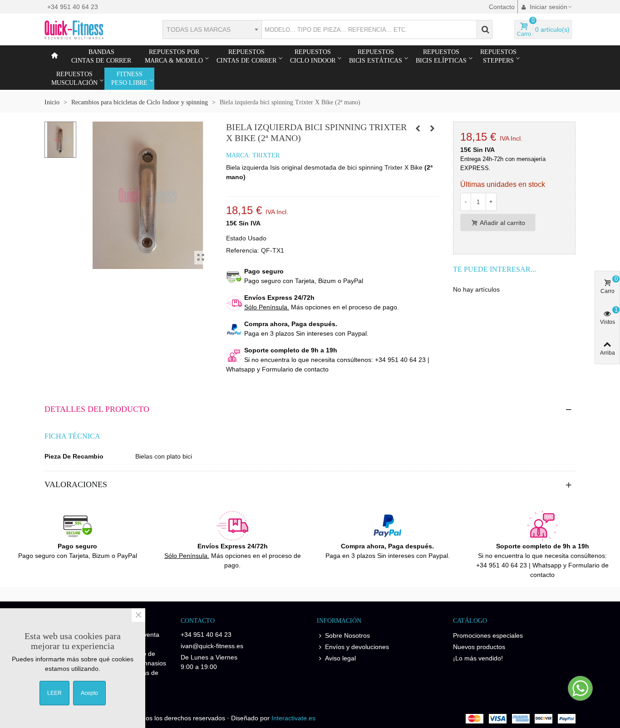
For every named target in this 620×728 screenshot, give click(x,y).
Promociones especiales (488, 635)
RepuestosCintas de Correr (246, 56)
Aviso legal (340, 658)
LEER (54, 693)
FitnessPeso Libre (129, 78)
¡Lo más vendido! (478, 658)
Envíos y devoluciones (357, 646)
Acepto (89, 693)
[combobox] (211, 29)
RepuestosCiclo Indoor (312, 56)
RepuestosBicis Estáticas (375, 56)
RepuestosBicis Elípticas (441, 56)
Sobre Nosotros (347, 635)
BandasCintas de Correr (101, 56)
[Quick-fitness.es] (94, 29)
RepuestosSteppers (498, 56)
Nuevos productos (479, 646)
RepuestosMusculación (74, 78)
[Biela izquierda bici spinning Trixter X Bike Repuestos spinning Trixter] (201, 257)
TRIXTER (266, 155)
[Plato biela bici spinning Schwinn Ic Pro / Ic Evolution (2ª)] (432, 128)
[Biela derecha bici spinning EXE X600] (418, 128)
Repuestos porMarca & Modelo (174, 56)
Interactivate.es (293, 718)
